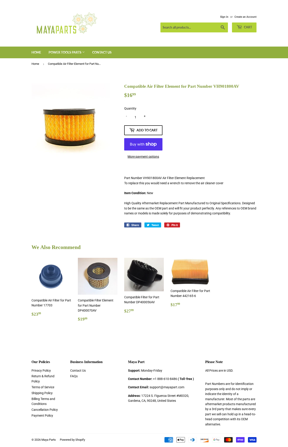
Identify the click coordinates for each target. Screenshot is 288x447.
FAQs (74, 376)
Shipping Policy (42, 393)
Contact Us (102, 52)
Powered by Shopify (72, 439)
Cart (247, 27)
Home (36, 52)
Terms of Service (43, 387)
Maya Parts (48, 439)
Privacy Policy (41, 370)
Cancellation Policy (45, 409)
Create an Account (245, 16)
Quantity (130, 108)
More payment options (143, 156)
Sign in (224, 16)
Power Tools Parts (65, 52)
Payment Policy (42, 415)
